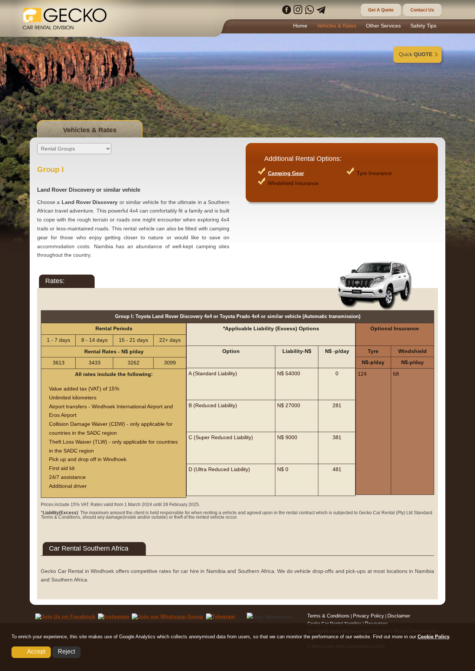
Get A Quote (381, 10)
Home (300, 26)
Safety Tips (423, 26)
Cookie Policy (433, 636)
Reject (66, 651)
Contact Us (422, 10)
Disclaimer (398, 616)
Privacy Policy (368, 616)
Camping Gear (286, 173)
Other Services (383, 26)
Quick (415, 54)
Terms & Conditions (328, 616)
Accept (36, 651)
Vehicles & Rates (336, 26)
